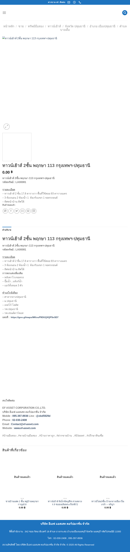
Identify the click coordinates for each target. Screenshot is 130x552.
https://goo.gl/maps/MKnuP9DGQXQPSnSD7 (34, 317)
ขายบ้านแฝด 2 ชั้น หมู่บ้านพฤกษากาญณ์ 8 (22, 503)
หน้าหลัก (8, 26)
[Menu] (4, 13)
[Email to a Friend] (22, 211)
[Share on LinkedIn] (33, 211)
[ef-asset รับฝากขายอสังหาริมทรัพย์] (65, 13)
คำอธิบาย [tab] (6, 230)
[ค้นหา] (124, 12)
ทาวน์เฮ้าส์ (54, 26)
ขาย (21, 26)
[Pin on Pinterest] (28, 211)
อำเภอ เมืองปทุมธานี (102, 26)
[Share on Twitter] (16, 211)
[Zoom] (6, 126)
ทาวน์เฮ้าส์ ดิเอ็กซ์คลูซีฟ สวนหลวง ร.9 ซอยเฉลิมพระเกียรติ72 (65, 503)
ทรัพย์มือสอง (36, 26)
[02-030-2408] (80, 2)
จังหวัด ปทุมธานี (75, 26)
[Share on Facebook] (11, 211)
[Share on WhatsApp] (5, 211)
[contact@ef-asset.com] (69, 2)
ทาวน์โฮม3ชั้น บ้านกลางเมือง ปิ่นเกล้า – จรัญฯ (107, 503)
